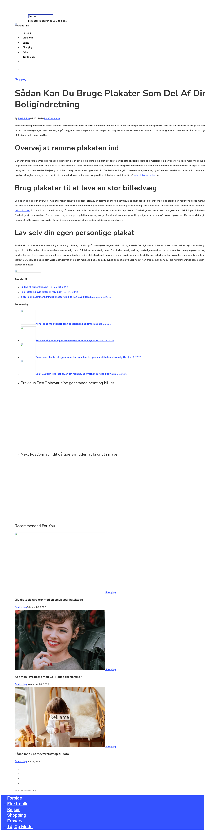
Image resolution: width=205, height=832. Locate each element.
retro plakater (22, 210)
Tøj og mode (29, 57)
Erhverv (26, 52)
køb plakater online (144, 175)
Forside (27, 33)
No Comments (52, 118)
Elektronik (28, 38)
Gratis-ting (21, 607)
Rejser (26, 42)
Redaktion (24, 118)
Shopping (27, 47)
